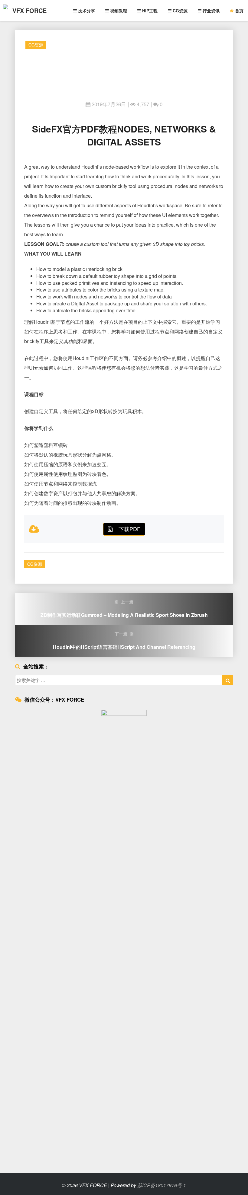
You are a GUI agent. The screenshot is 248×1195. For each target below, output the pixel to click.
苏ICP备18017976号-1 (161, 1185)
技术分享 (86, 11)
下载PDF (129, 529)
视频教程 (118, 11)
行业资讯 (210, 11)
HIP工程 (149, 11)
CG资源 (179, 11)
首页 (238, 11)
